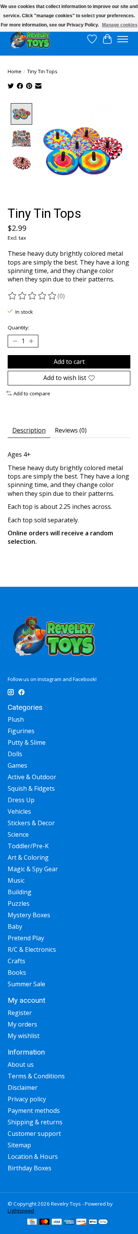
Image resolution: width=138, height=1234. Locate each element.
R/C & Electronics (32, 949)
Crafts (16, 961)
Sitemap (19, 1145)
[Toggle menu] (122, 39)
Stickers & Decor (31, 823)
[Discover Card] (81, 1222)
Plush (16, 719)
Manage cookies (120, 25)
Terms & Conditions (36, 1076)
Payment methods (34, 1110)
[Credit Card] (32, 1222)
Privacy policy (27, 1099)
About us (21, 1064)
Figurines (21, 731)
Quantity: (18, 327)
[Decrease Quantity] (15, 341)
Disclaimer (23, 1087)
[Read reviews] (33, 296)
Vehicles (19, 811)
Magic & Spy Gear (33, 869)
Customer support (34, 1133)
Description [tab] (29, 430)
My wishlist (23, 1036)
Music (16, 880)
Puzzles (19, 903)
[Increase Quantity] (31, 341)
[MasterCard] (44, 1222)
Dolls (15, 754)
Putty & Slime (27, 742)
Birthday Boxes (29, 1168)
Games (17, 765)
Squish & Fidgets (31, 788)
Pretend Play (26, 938)
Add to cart (69, 361)
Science (18, 834)
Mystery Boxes (29, 915)
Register (20, 1013)
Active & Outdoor (32, 777)
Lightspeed (21, 1210)
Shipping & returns (35, 1122)
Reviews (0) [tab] (71, 430)
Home (14, 71)
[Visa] (57, 1222)
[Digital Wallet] (98, 1222)
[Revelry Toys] (30, 39)
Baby (15, 926)
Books (17, 972)
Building (19, 892)
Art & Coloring (28, 857)
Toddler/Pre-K (28, 846)
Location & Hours (33, 1156)
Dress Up (21, 800)
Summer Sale (26, 984)
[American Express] (69, 1222)
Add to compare (31, 393)
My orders (22, 1024)
